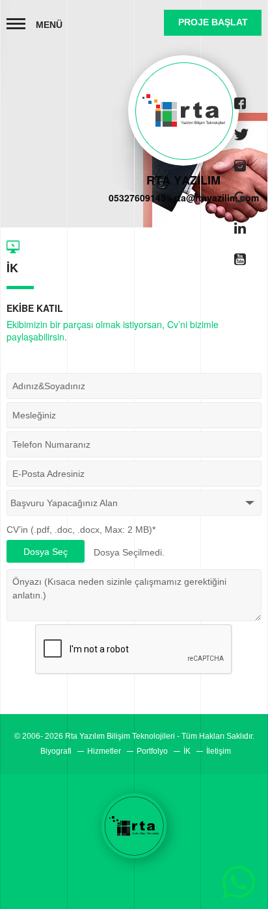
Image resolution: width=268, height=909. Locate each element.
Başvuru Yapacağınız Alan (64, 503)
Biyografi (56, 751)
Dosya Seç (45, 551)
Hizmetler (104, 751)
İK (187, 751)
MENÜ (49, 24)
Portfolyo (152, 751)
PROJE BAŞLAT (213, 22)
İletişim (218, 751)
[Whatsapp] (238, 880)
